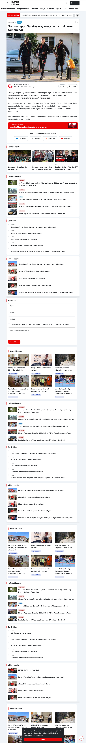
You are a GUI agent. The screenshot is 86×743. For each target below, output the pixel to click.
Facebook (22, 139)
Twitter (37, 139)
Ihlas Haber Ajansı (21, 85)
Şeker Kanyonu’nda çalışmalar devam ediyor (27, 245)
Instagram (51, 139)
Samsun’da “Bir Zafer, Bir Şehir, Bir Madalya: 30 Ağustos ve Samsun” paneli (53, 15)
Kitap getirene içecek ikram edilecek (24, 239)
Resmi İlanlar (74, 9)
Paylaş (74, 86)
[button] (74, 15)
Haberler (11, 22)
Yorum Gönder (14, 342)
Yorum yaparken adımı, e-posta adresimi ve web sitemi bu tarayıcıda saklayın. (41, 324)
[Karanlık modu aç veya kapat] (66, 3)
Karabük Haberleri (8, 9)
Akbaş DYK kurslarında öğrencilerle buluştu (26, 233)
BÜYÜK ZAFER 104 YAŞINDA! (21, 633)
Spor (65, 9)
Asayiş (42, 9)
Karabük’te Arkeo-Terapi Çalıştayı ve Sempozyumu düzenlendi (33, 227)
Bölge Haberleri (23, 9)
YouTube (67, 139)
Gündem (34, 9)
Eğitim (58, 9)
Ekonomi (50, 9)
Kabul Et (43, 739)
